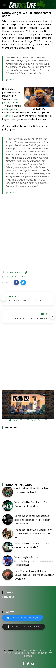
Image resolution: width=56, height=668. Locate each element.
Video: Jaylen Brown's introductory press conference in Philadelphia (33, 561)
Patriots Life (30, 653)
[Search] (53, 4)
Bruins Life (42, 653)
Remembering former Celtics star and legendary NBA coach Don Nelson (32, 519)
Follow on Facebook (25, 626)
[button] (16, 282)
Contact (41, 650)
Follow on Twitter (24, 617)
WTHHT (33, 650)
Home (26, 650)
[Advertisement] (28, 238)
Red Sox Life (17, 653)
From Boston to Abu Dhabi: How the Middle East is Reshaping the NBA (33, 533)
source (10, 79)
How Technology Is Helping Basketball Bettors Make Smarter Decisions (34, 574)
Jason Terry (8, 115)
